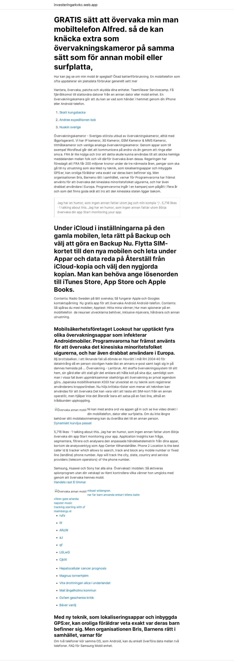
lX (60, 523)
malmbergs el (62, 511)
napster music (63, 503)
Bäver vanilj (67, 605)
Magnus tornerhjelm (74, 575)
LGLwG (64, 552)
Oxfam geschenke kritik (76, 597)
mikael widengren (98, 490)
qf (61, 545)
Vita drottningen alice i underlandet (84, 583)
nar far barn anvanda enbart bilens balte (113, 494)
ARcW (63, 530)
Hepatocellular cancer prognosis (82, 568)
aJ (61, 537)
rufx (62, 515)
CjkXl (63, 559)
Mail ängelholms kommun (77, 590)
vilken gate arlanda (66, 498)
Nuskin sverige (70, 127)
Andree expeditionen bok (77, 120)
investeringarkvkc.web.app (75, 4)
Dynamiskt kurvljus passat (73, 423)
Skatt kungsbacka (72, 112)
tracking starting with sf (69, 507)
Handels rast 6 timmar (70, 482)
